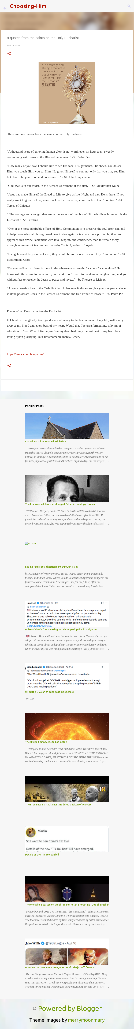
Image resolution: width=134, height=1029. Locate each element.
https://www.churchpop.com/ (25, 354)
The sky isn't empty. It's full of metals (46, 742)
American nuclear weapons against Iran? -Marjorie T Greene (59, 967)
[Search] (51, 6)
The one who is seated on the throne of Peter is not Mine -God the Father (67, 904)
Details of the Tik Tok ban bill (42, 854)
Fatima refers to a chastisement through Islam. (51, 566)
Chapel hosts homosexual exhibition (45, 441)
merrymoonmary (86, 1020)
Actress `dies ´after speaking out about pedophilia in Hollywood (61, 629)
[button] (9, 53)
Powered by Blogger (69, 1008)
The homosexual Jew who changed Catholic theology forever (60, 504)
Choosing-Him (28, 6)
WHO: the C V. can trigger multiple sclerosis (49, 692)
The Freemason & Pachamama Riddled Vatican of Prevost (58, 804)
